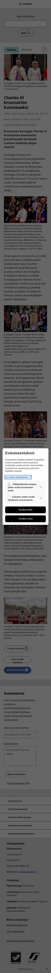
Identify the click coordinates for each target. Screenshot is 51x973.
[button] (41, 487)
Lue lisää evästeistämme (16, 477)
